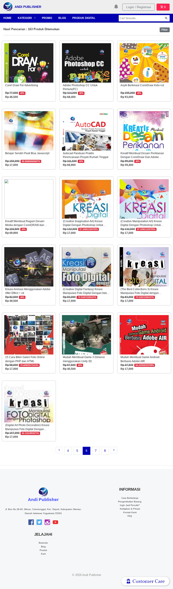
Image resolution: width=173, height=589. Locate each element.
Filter (165, 29)
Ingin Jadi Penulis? (130, 505)
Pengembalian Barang (129, 501)
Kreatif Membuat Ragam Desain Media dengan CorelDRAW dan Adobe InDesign (24, 225)
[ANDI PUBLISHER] (7, 6)
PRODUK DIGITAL (83, 18)
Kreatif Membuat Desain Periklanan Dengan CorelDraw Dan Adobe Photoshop (142, 157)
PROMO (47, 18)
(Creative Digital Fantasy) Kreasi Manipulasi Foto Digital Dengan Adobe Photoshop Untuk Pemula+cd (86, 293)
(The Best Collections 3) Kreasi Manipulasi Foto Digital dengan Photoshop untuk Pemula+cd (140, 293)
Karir (43, 554)
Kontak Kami (130, 512)
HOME (7, 18)
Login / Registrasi (138, 7)
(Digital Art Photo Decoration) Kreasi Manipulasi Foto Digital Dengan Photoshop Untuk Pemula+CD (27, 429)
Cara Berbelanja (129, 498)
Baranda (43, 543)
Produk (43, 550)
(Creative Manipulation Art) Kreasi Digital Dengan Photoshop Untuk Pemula (141, 225)
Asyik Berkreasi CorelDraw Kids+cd (142, 85)
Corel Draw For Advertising (21, 85)
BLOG (62, 18)
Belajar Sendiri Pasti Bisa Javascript (27, 153)
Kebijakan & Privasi (130, 509)
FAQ (129, 516)
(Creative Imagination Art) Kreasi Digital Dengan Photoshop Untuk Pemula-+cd (83, 225)
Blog (43, 546)
